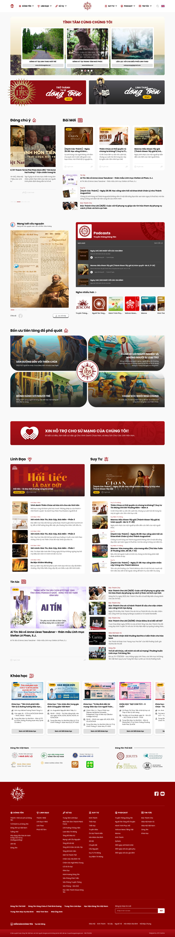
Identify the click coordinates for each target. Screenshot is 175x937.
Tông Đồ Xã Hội (68, 843)
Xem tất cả (158, 243)
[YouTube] (162, 794)
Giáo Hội (92, 924)
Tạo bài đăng (40, 924)
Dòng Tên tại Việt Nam (18, 828)
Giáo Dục (66, 870)
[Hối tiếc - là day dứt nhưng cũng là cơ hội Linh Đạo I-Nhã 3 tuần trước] (47, 482)
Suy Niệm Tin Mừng (96, 857)
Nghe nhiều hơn (85, 292)
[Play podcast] (91, 257)
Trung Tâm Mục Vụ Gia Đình (22, 912)
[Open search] (157, 6)
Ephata (118, 841)
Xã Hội (91, 841)
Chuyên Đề (93, 845)
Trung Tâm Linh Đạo (70, 818)
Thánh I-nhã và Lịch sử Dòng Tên (21, 819)
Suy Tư (96, 459)
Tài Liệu (110, 924)
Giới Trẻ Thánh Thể (70, 855)
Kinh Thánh (93, 818)
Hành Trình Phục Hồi (122, 826)
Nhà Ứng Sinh (56, 912)
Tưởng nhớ (14, 832)
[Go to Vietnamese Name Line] (22, 755)
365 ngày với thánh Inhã (124, 845)
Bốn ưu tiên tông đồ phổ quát (36, 330)
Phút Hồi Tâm (41, 829)
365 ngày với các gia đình (125, 853)
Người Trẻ (118, 924)
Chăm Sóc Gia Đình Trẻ (71, 859)
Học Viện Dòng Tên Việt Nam (96, 906)
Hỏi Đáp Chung (145, 924)
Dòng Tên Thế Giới (17, 906)
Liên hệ (68, 99)
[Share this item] (54, 192)
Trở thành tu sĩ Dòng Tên (19, 824)
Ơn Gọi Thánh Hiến (96, 833)
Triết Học (92, 826)
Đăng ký (147, 97)
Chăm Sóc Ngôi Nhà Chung (73, 863)
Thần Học (92, 822)
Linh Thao (40, 826)
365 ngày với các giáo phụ (125, 849)
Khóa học (18, 675)
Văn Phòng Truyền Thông (72, 882)
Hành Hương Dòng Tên (71, 874)
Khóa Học (145, 833)
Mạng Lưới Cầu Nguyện (71, 839)
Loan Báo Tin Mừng (70, 832)
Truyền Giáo (93, 829)
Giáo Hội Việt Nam (148, 826)
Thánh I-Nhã (41, 818)
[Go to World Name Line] (127, 756)
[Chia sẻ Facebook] (21, 316)
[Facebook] (156, 794)
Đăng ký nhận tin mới (123, 906)
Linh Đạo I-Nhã (42, 822)
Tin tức (14, 582)
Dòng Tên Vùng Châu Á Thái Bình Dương (45, 906)
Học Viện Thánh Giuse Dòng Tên (73, 891)
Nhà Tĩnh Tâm (42, 912)
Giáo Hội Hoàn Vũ (147, 822)
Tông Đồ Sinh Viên (69, 851)
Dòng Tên (13, 848)
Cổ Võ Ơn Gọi (67, 867)
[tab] (12, 201)
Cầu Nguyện (93, 849)
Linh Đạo (18, 459)
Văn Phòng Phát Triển (71, 878)
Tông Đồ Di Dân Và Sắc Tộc (73, 847)
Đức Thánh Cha (147, 818)
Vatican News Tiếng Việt (124, 829)
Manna (117, 833)
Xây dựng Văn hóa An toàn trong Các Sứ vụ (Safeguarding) (20, 837)
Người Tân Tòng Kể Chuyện (125, 822)
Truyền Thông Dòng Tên (124, 818)
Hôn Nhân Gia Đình (96, 837)
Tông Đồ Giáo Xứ (69, 835)
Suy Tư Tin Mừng (95, 853)
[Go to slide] (82, 71)
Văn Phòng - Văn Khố (71, 886)
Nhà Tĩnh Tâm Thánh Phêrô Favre (73, 823)
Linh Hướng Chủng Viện (71, 828)
